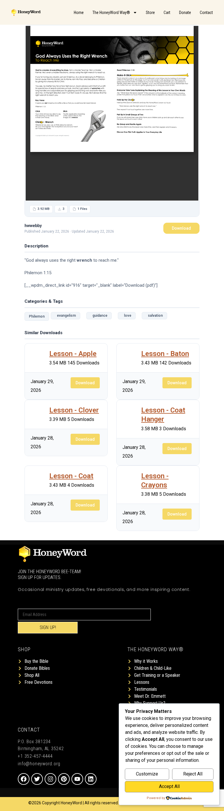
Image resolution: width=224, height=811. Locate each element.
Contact (206, 12)
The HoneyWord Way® (111, 12)
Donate (185, 12)
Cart (167, 12)
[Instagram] (50, 779)
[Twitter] (37, 779)
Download (181, 228)
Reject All (192, 774)
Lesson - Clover (74, 410)
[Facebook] (23, 779)
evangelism (65, 316)
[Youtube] (77, 779)
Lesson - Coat (71, 476)
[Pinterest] (64, 779)
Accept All (169, 786)
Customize (147, 774)
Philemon (37, 316)
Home (79, 12)
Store (150, 12)
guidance (99, 316)
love (126, 316)
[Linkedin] (91, 779)
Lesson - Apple (73, 354)
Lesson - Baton (165, 354)
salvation (154, 316)
